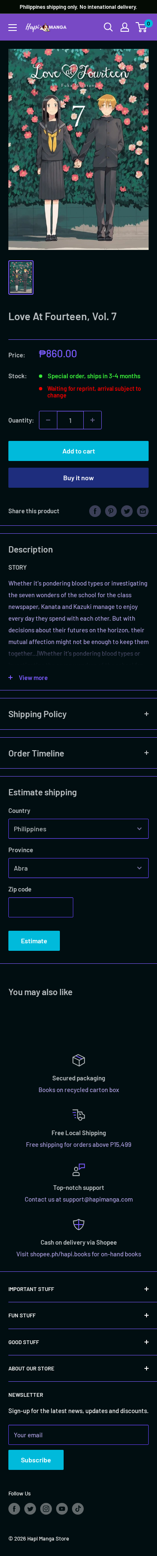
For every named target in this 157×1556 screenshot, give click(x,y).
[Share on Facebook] (95, 510)
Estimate (34, 941)
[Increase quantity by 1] (92, 420)
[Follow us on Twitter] (30, 1509)
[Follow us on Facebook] (14, 1509)
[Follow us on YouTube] (62, 1509)
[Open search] (108, 27)
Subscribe (36, 1460)
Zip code (19, 889)
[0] (141, 27)
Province (20, 849)
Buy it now (78, 477)
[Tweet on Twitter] (127, 510)
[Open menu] (12, 27)
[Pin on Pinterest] (111, 510)
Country (19, 810)
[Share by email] (143, 510)
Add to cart (78, 451)
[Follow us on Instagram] (46, 1509)
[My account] (125, 27)
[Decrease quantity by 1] (48, 420)
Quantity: (21, 420)
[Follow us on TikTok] (78, 1509)
